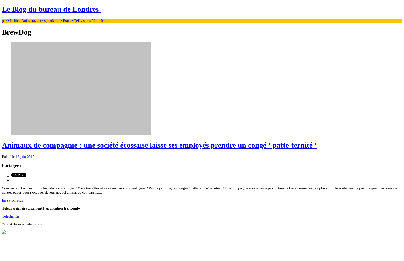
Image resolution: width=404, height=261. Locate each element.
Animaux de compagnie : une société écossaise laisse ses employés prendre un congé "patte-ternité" (159, 145)
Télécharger (10, 216)
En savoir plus (12, 200)
